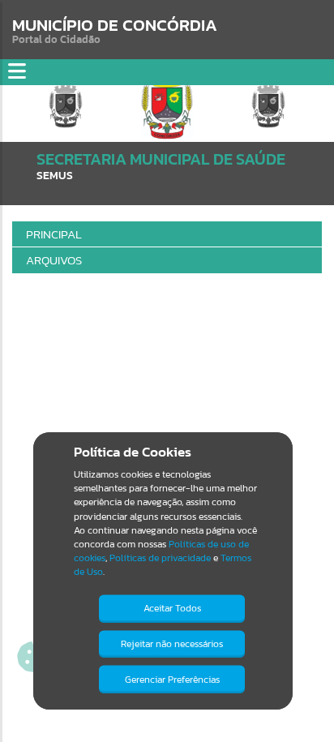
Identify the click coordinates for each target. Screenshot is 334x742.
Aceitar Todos (172, 608)
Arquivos (54, 260)
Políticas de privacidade (160, 558)
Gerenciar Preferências (172, 679)
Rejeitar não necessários (172, 644)
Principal (54, 234)
